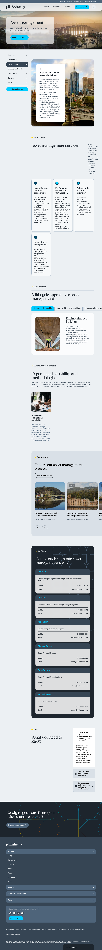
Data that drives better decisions (68, 308)
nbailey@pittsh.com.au (79, 637)
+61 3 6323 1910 (82, 634)
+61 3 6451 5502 (82, 610)
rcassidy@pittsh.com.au (79, 662)
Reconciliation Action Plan (49, 929)
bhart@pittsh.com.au (80, 613)
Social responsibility (21, 929)
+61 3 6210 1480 (82, 658)
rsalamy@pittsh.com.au (79, 686)
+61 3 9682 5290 (81, 682)
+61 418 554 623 (82, 706)
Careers (62, 1)
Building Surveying (90, 1)
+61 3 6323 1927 (82, 586)
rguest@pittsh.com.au (79, 710)
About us (76, 1)
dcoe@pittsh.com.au (80, 589)
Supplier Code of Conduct (13, 934)
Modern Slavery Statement (66, 929)
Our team (69, 1)
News (81, 1)
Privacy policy (10, 929)
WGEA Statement (80, 929)
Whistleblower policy (34, 929)
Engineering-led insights (43, 308)
